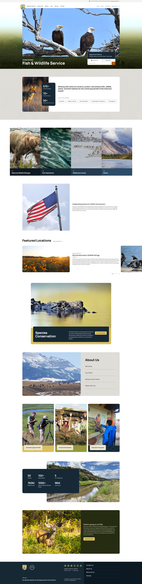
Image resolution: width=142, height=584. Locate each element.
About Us (89, 569)
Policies (88, 576)
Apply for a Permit (72, 101)
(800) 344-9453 (67, 570)
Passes (98, 6)
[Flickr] (81, 566)
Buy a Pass (61, 101)
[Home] (24, 567)
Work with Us (90, 385)
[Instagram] (68, 566)
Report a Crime (114, 6)
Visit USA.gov (73, 580)
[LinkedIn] (78, 566)
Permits (102, 6)
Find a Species (112, 101)
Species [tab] (109, 60)
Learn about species (100, 333)
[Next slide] (119, 273)
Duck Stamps (107, 6)
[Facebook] (65, 566)
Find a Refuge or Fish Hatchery (98, 101)
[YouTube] (74, 566)
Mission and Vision (92, 379)
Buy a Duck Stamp (84, 101)
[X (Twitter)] (71, 566)
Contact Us (90, 565)
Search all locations (57, 241)
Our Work (88, 373)
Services (88, 366)
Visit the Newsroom (89, 539)
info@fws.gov (75, 570)
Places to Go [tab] (95, 60)
